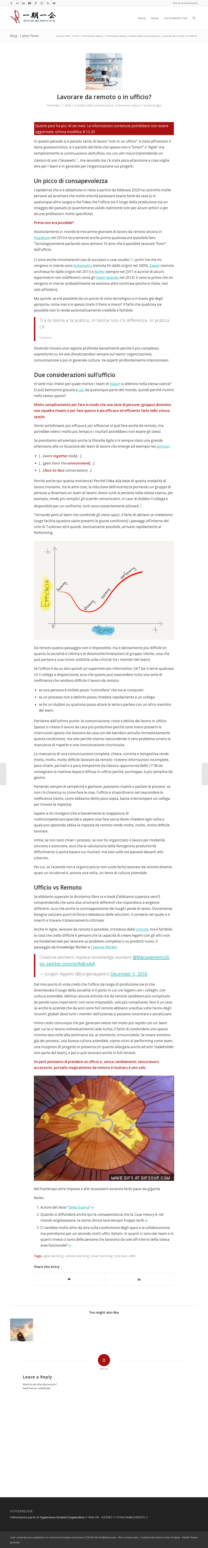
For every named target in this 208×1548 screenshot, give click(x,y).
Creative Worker (104, 947)
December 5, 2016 (128, 974)
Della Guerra (79, 1207)
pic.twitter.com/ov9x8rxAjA (67, 964)
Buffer (100, 271)
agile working (53, 1256)
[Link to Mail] (54, 3)
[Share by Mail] (69, 1279)
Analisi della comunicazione (95, 105)
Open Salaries (107, 277)
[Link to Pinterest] (36, 3)
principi (163, 446)
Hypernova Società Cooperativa (62, 1517)
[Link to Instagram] (42, 3)
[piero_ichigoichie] (33, 18)
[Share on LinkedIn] (139, 1279)
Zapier (154, 265)
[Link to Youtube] (29, 3)
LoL (81, 390)
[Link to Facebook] (11, 3)
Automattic (82, 265)
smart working (102, 1256)
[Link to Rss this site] (48, 3)
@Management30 (151, 957)
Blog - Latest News (24, 36)
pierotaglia (154, 105)
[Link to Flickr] (17, 3)
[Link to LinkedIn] (23, 3)
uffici (132, 1256)
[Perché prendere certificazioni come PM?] (205, 774)
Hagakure (42, 237)
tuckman (120, 1256)
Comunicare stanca (127, 105)
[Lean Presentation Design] (3, 774)
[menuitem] (141, 18)
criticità (142, 929)
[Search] (194, 18)
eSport (115, 383)
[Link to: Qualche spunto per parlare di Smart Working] (21, 1330)
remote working (77, 1256)
